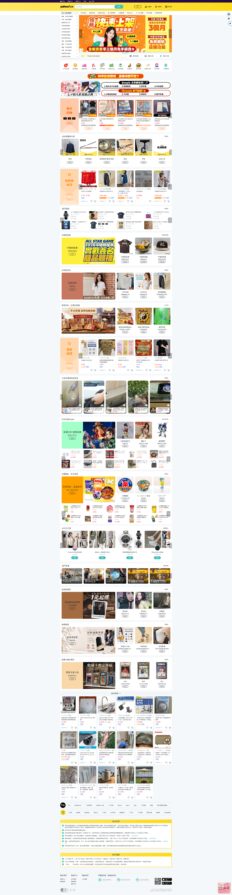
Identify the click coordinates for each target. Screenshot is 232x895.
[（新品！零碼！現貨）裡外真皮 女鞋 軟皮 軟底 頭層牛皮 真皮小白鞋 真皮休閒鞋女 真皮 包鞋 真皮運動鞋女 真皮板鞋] (166, 535)
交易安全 (169, 890)
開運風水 (122, 812)
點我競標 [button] (125, 262)
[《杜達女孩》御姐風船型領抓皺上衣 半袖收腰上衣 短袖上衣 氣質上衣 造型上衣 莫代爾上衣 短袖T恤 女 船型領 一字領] (83, 535)
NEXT (170, 152)
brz (69, 805)
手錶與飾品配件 (65, 32)
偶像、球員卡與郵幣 (67, 16)
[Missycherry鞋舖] (157, 548)
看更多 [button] (72, 289)
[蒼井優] (144, 84)
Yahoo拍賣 (66, 7)
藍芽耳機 (149, 812)
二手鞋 (70, 812)
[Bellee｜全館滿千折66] (102, 548)
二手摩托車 (89, 805)
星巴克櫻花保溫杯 (162, 805)
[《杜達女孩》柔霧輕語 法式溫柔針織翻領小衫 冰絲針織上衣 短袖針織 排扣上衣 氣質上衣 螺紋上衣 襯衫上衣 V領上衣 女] (70, 539)
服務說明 (62, 881)
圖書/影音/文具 (65, 22)
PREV (61, 152)
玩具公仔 (130, 13)
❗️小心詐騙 (139, 13)
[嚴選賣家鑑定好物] (125, 33)
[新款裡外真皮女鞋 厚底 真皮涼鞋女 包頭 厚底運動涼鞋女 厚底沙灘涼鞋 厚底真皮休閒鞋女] (166, 543)
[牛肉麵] (125, 93)
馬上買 (166, 305)
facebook (70, 890)
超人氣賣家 (111, 13)
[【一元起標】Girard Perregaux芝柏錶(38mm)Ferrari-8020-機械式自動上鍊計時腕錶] (138, 535)
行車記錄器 (167, 812)
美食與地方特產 (65, 56)
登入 (137, 7)
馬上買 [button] (125, 332)
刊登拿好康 (158, 13)
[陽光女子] (106, 84)
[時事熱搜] (116, 76)
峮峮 (151, 805)
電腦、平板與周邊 (66, 47)
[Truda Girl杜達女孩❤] (74, 548)
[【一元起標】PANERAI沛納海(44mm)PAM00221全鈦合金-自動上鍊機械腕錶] (125, 539)
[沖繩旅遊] (106, 93)
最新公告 (73, 884)
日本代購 (149, 13)
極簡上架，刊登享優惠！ (94, 56)
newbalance (77, 805)
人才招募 (84, 879)
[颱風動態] (125, 84)
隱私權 (157, 890)
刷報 (62, 805)
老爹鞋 (158, 812)
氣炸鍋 (78, 812)
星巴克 (96, 812)
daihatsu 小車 (100, 805)
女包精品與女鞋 (65, 29)
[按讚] (80, 405)
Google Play (167, 883)
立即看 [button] (72, 254)
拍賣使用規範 (163, 890)
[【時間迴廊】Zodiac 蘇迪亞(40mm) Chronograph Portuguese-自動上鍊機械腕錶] (138, 543)
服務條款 (152, 890)
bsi (64, 890)
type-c (128, 805)
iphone (120, 805)
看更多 (166, 136)
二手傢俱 (143, 805)
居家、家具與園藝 (66, 41)
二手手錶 (110, 805)
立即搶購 (88, 128)
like (91, 201)
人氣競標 (121, 13)
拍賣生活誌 (101, 13)
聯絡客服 (73, 881)
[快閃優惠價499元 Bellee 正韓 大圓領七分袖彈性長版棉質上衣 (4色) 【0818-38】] (111, 535)
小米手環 (112, 812)
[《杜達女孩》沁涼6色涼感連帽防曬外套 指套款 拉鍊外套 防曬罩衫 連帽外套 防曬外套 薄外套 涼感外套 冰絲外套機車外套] (83, 543)
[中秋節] (162, 84)
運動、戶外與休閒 (66, 44)
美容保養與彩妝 (65, 38)
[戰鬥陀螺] (162, 93)
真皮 (135, 805)
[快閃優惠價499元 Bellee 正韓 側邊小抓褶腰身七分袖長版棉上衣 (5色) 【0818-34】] (97, 539)
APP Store (167, 879)
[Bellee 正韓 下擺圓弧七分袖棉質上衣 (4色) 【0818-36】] (111, 543)
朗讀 (229, 14)
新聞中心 (62, 879)
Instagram (74, 890)
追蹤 (74, 558)
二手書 (104, 812)
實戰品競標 (165, 235)
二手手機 (139, 812)
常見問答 (73, 879)
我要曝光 (69, 123)
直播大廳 (165, 565)
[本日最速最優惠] (224, 888)
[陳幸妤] (144, 93)
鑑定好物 (92, 13)
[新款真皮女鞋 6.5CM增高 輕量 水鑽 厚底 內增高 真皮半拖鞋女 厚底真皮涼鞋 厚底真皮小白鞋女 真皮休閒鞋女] (152, 539)
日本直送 (83, 13)
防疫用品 (87, 812)
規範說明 (135, 836)
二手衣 (131, 812)
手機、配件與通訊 (66, 50)
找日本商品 (165, 419)
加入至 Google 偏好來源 (229, 18)
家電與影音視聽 (65, 53)
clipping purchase (95, 201)
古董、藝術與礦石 (66, 19)
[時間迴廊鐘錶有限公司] (129, 548)
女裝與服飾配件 (65, 25)
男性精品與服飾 (65, 35)
